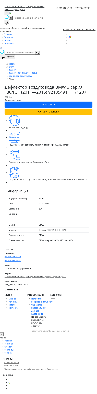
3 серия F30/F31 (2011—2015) (23, 73)
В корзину (48, 104)
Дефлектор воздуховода (20, 76)
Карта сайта (37, 313)
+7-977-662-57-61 (82, 8)
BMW (11, 66)
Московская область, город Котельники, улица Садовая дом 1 (35, 276)
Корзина (8, 352)
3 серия (12, 69)
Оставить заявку (48, 111)
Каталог (8, 40)
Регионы (8, 37)
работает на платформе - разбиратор (50, 331)
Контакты (9, 43)
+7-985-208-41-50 (64, 8)
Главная (8, 34)
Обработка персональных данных (38, 307)
